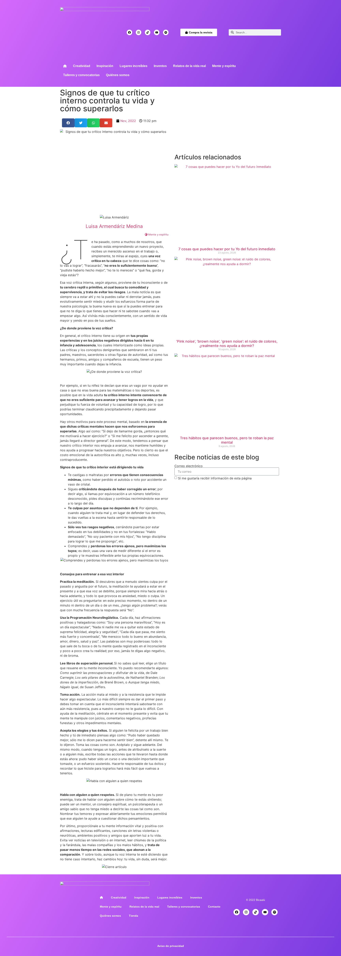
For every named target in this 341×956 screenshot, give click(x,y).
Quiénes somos (117, 75)
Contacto (214, 906)
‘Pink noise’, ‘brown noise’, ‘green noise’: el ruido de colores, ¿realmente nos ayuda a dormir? (226, 343)
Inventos (160, 66)
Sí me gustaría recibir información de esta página (215, 478)
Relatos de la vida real (189, 66)
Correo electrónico (188, 466)
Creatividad (81, 66)
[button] (68, 122)
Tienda (133, 915)
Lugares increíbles (133, 66)
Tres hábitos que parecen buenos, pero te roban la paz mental (227, 440)
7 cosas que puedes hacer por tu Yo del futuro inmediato (226, 249)
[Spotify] (166, 32)
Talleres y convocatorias (81, 75)
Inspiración (104, 66)
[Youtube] (156, 32)
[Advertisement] (226, 122)
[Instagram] (138, 32)
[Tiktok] (147, 32)
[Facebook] (129, 32)
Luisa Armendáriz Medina (114, 226)
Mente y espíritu (224, 66)
